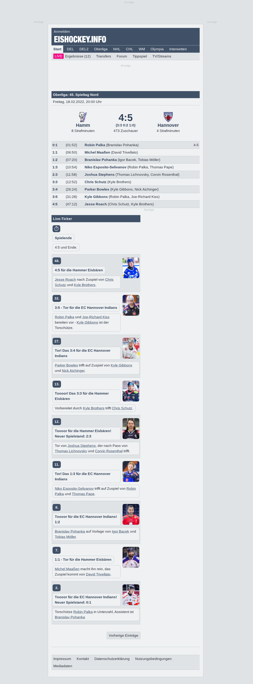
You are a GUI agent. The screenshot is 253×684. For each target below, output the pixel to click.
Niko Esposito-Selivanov (105, 167)
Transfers (103, 56)
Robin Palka (95, 145)
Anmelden (62, 31)
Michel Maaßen (97, 152)
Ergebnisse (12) (73, 56)
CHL (129, 49)
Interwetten (178, 49)
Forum (122, 56)
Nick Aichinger (146, 189)
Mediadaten (62, 666)
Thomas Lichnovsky (133, 174)
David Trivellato (98, 574)
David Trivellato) (125, 152)
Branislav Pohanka (101, 160)
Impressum (62, 659)
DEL (70, 49)
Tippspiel (140, 56)
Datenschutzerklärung (112, 659)
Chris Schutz (95, 182)
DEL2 (84, 49)
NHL (116, 49)
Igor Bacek (127, 160)
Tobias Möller (148, 160)
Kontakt (83, 659)
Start (57, 49)
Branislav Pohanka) (123, 145)
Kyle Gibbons (122, 189)
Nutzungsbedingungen (153, 659)
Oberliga (101, 49)
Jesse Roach (96, 204)
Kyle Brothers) (120, 182)
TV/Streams (161, 56)
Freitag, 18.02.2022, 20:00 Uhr (77, 102)
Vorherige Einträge (123, 635)
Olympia (157, 49)
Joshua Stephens (100, 174)
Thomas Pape (161, 167)
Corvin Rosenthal (164, 174)
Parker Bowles (97, 189)
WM (142, 49)
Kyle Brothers (142, 204)
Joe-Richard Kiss (144, 197)
